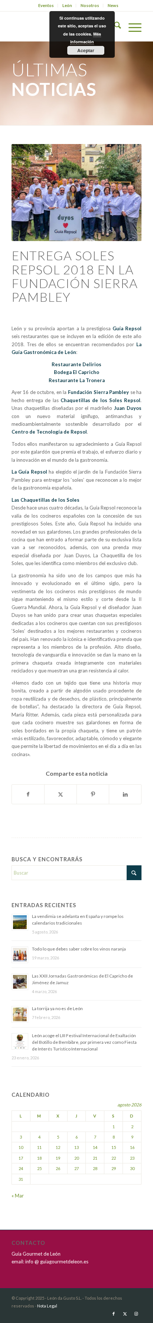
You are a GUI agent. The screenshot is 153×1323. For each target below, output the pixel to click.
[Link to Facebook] (113, 1313)
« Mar (18, 1196)
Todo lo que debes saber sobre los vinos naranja (79, 949)
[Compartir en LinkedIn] (125, 794)
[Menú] (131, 26)
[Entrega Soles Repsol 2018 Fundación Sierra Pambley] (76, 192)
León (67, 5)
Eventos (46, 5)
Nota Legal (47, 1305)
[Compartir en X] (60, 794)
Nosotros (90, 5)
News (113, 5)
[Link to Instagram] (135, 1313)
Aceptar (85, 50)
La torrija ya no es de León (57, 1008)
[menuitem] (46, 5)
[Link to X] (124, 1313)
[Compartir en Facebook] (28, 794)
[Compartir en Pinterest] (93, 794)
